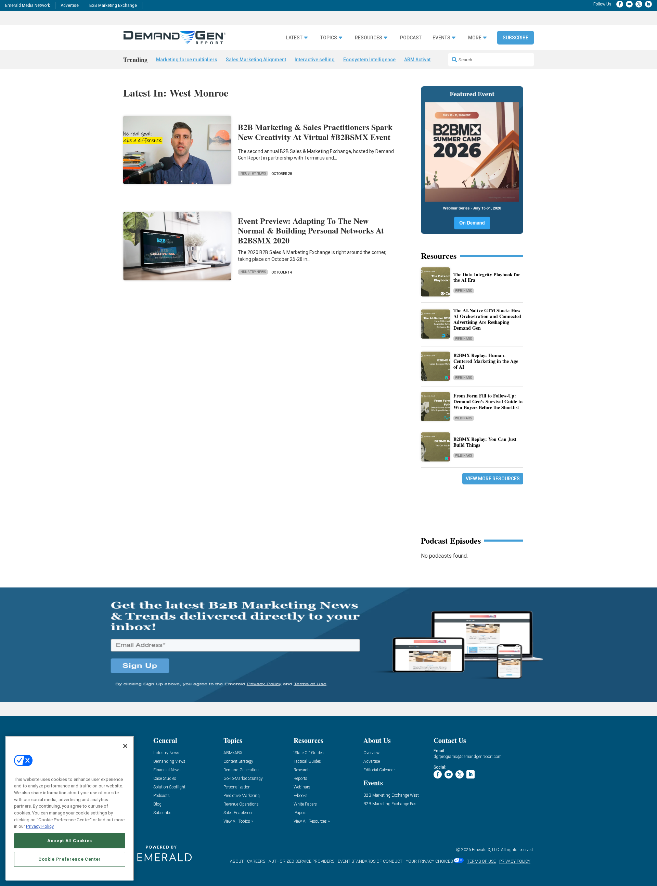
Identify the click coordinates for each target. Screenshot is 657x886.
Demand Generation (241, 770)
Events (441, 37)
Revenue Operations (241, 804)
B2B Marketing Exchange (113, 5)
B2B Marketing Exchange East (390, 804)
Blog (157, 804)
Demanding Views (169, 761)
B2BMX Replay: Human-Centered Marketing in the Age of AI (485, 361)
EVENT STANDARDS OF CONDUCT (370, 861)
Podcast (411, 37)
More (474, 37)
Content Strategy (238, 761)
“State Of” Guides (309, 753)
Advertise (70, 5)
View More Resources (493, 478)
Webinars (463, 291)
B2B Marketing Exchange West (391, 795)
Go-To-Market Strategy (243, 778)
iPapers (300, 813)
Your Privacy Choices (429, 861)
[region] (69, 808)
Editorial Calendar (379, 770)
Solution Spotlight (169, 787)
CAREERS (256, 861)
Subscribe (515, 37)
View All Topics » (238, 821)
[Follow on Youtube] (629, 4)
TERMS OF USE (481, 861)
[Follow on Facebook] (619, 4)
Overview (371, 753)
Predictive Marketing (241, 796)
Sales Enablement (239, 813)
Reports (300, 778)
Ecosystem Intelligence (369, 59)
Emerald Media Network (27, 5)
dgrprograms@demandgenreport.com (468, 756)
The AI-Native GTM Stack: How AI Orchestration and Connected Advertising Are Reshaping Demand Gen (487, 319)
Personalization (236, 787)
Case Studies (164, 778)
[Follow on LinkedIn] (648, 4)
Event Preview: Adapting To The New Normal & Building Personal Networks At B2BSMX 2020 (311, 230)
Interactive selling (315, 59)
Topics (328, 37)
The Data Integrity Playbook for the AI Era (486, 277)
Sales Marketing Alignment (256, 59)
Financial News (167, 770)
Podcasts (161, 796)
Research (302, 770)
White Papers (305, 804)
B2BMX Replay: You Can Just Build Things (484, 441)
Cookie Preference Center (69, 859)
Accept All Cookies (69, 840)
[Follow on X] (638, 4)
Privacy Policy (40, 826)
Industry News (253, 173)
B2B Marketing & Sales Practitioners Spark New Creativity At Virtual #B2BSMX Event (315, 132)
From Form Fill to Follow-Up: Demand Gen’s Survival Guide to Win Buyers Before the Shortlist (488, 401)
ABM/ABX (232, 753)
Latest (294, 37)
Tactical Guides (307, 761)
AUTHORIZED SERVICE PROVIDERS (301, 861)
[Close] (125, 746)
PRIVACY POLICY (514, 861)
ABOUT (237, 861)
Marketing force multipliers (186, 59)
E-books (301, 796)
